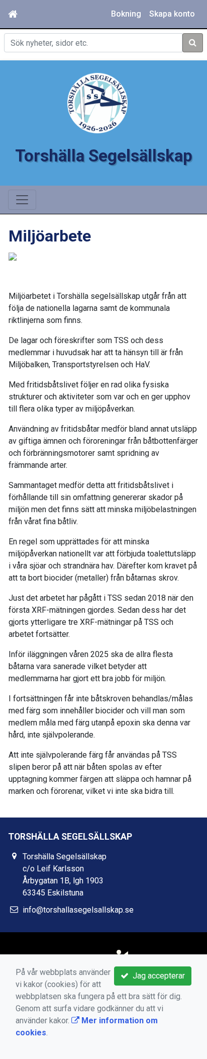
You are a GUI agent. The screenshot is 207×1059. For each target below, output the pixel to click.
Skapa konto (172, 14)
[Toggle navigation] (22, 200)
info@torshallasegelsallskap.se (78, 910)
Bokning (126, 14)
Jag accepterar (157, 976)
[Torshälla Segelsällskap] (97, 102)
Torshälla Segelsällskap (103, 156)
